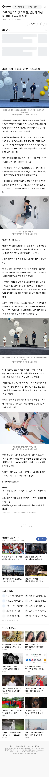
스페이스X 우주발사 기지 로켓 (38, 606)
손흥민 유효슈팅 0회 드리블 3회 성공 (38, 601)
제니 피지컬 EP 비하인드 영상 (38, 616)
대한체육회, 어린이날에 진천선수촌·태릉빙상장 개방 (23, 505)
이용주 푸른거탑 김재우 (14, 596)
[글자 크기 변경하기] (40, 24)
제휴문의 (37, 746)
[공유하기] (45, 24)
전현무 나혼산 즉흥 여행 (14, 606)
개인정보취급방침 (20, 746)
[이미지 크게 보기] (45, 74)
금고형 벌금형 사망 (13, 611)
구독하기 (41, 539)
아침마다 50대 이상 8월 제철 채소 (38, 596)
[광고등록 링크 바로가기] (46, 30)
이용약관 (12, 746)
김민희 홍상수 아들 (13, 616)
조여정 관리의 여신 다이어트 (38, 611)
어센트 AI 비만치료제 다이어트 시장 (15, 601)
